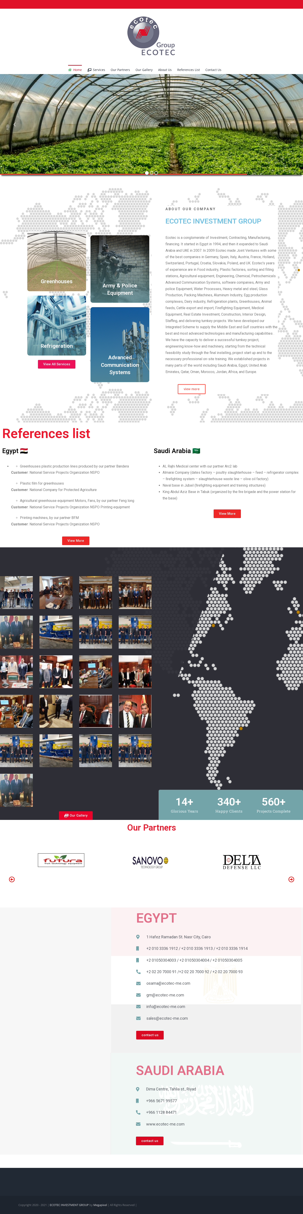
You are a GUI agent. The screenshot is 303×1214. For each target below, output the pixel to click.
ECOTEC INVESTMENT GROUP (69, 1205)
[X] (27, 4)
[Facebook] (19, 4)
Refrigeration (57, 346)
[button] (228, 69)
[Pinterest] (41, 4)
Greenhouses (57, 281)
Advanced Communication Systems (120, 364)
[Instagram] (34, 4)
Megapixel (100, 1205)
